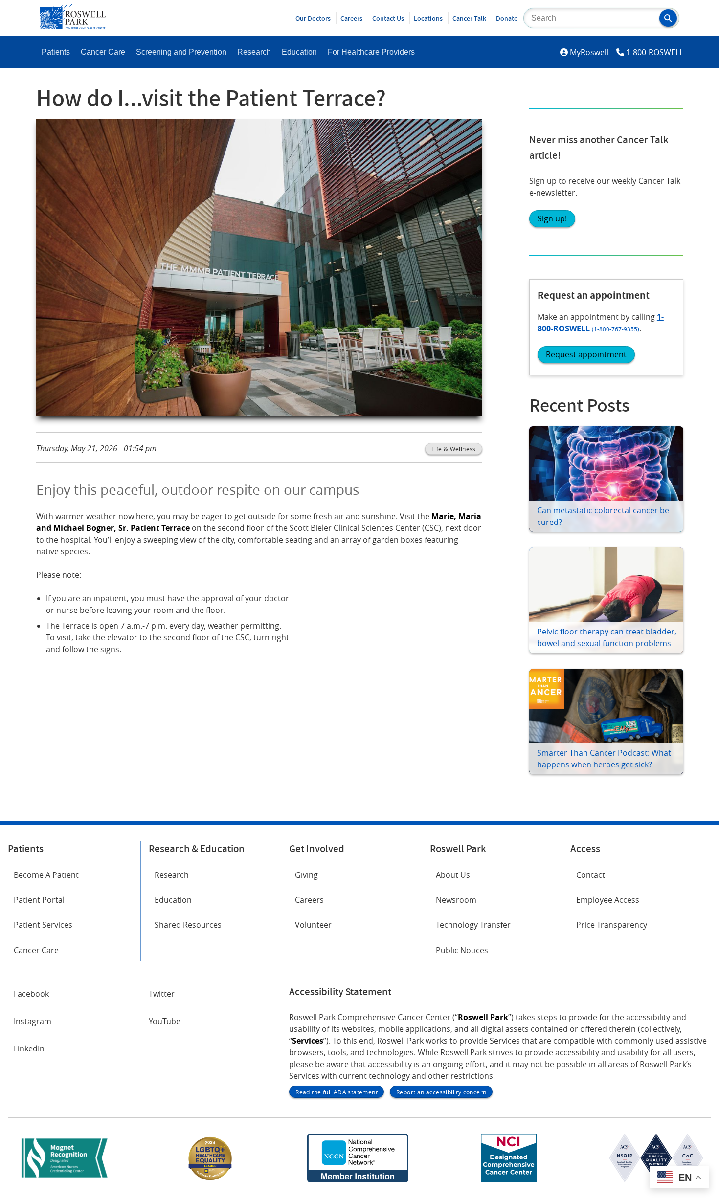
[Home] (73, 26)
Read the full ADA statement (336, 1092)
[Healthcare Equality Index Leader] (210, 1179)
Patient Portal (39, 900)
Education (299, 52)
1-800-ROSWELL (654, 52)
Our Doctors (313, 18)
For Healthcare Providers (371, 52)
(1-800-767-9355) (615, 329)
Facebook (31, 993)
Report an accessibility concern (441, 1092)
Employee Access (607, 900)
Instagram (32, 1021)
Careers (351, 18)
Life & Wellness (453, 449)
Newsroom (456, 900)
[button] (668, 18)
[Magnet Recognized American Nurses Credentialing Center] (64, 1179)
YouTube (164, 1021)
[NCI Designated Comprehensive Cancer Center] (509, 1179)
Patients (56, 52)
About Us (453, 875)
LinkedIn (29, 1048)
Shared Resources (188, 924)
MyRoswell (589, 52)
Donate (506, 18)
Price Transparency (611, 924)
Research (254, 52)
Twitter (162, 993)
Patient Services (43, 924)
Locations (428, 18)
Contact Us (388, 18)
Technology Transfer (473, 924)
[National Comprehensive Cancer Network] (357, 1179)
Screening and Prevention (181, 52)
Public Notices (462, 950)
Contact (590, 875)
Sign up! (552, 218)
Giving (306, 875)
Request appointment (586, 354)
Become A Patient (46, 875)
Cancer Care (103, 52)
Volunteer (313, 924)
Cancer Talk (469, 18)
